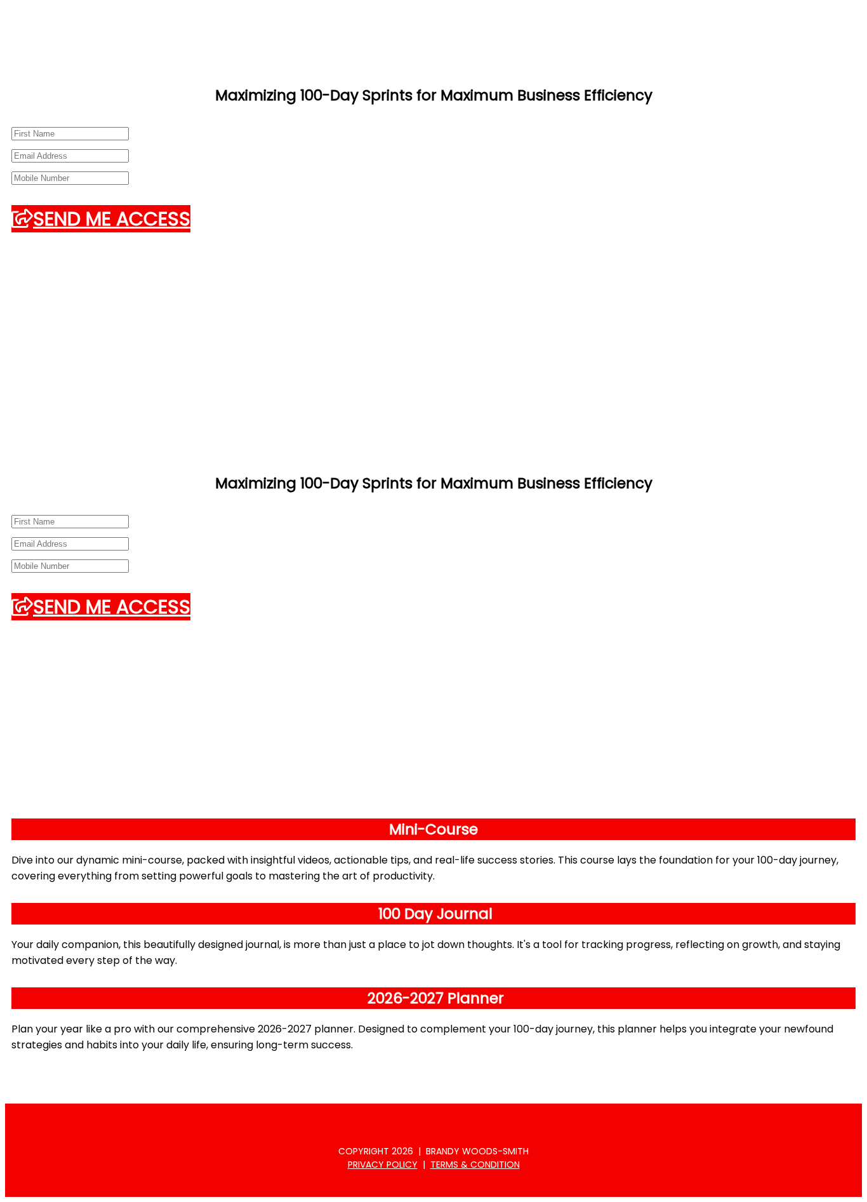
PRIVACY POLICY (383, 1164)
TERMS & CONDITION (475, 1164)
